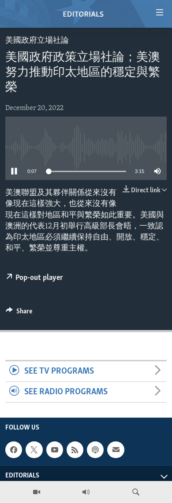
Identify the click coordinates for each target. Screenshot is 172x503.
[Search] (136, 492)
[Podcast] (95, 449)
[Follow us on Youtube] (54, 449)
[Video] (36, 492)
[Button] (19, 313)
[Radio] (86, 492)
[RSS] (75, 449)
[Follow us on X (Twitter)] (34, 449)
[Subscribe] (115, 449)
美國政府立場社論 (37, 41)
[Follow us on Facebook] (13, 449)
